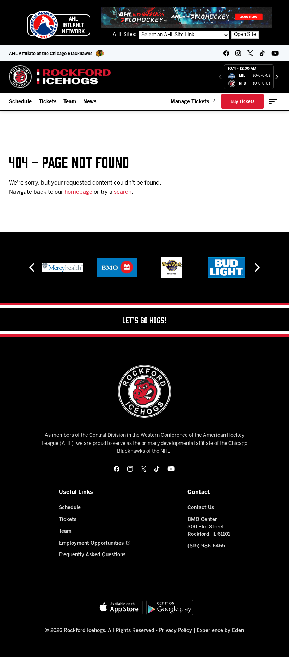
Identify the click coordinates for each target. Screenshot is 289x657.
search (122, 192)
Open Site (245, 34)
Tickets (47, 102)
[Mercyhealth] (62, 267)
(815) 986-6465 (206, 546)
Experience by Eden (220, 630)
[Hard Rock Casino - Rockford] (171, 267)
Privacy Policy (175, 630)
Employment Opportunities (91, 543)
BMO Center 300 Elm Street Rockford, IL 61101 (208, 527)
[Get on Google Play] (169, 607)
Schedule (20, 102)
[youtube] (275, 53)
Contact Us (200, 508)
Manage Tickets (190, 102)
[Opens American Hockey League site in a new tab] (59, 24)
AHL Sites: (125, 34)
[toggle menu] (273, 101)
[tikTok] (262, 53)
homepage (78, 192)
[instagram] (238, 53)
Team (69, 102)
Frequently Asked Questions (92, 555)
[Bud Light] (226, 267)
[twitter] (250, 53)
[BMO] (117, 267)
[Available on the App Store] (119, 607)
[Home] (60, 76)
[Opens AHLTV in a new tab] (186, 17)
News (89, 102)
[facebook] (226, 53)
